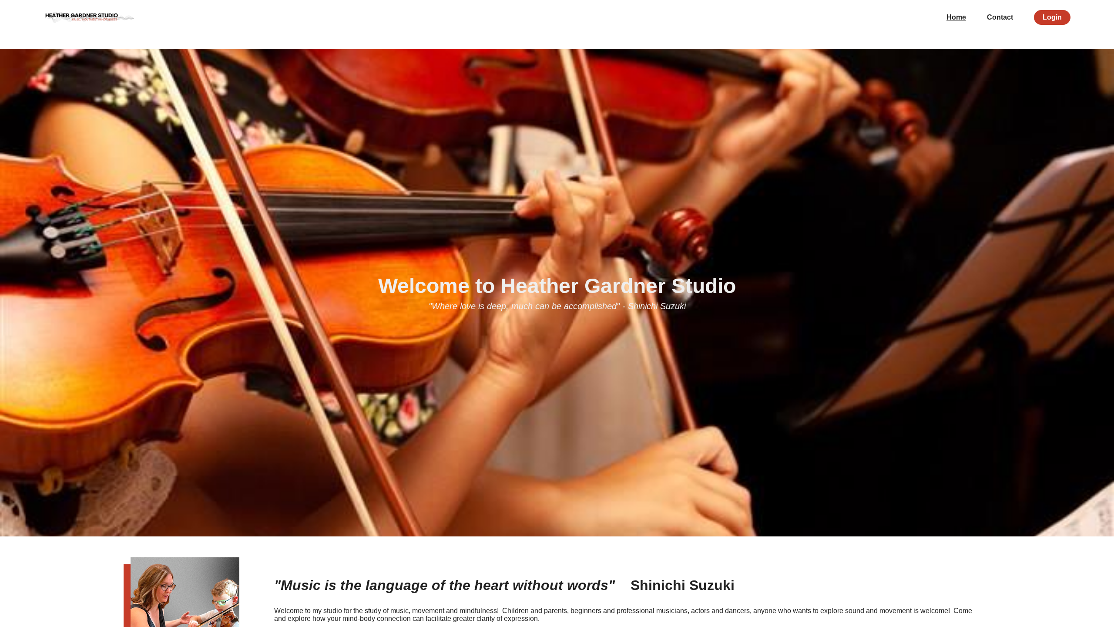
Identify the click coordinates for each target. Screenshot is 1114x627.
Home (956, 17)
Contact (1000, 17)
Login (1052, 17)
